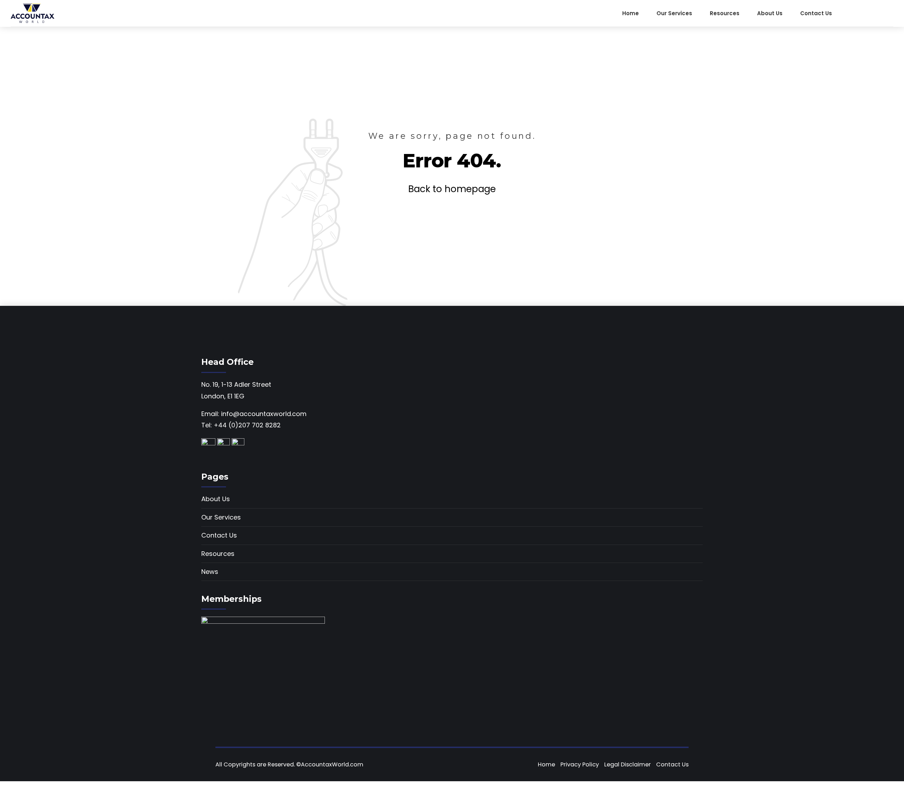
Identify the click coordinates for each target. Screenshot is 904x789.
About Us (770, 13)
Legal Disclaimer (627, 764)
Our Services (674, 13)
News (209, 571)
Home (630, 13)
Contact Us (816, 13)
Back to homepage (452, 189)
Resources (724, 13)
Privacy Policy (579, 764)
